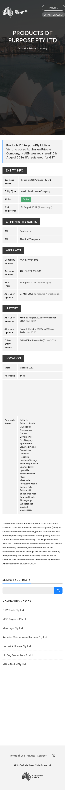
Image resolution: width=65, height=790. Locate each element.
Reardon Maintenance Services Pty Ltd (24, 637)
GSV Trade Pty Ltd (13, 610)
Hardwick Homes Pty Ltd (16, 646)
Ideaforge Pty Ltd (12, 628)
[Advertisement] (32, 84)
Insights (54, 8)
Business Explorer (53, 15)
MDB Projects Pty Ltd (14, 619)
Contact (41, 755)
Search (58, 590)
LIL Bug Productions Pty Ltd (18, 655)
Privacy (31, 755)
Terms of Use (17, 755)
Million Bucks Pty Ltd (14, 664)
